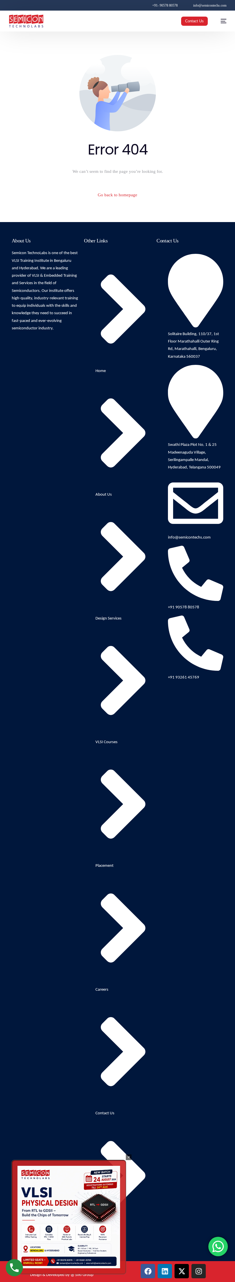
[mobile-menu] (220, 21)
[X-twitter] (182, 1271)
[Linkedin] (165, 1271)
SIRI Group (84, 1275)
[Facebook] (11, 5)
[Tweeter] (18, 5)
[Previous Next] (68, 1217)
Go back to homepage (117, 195)
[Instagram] (27, 5)
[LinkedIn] (35, 5)
